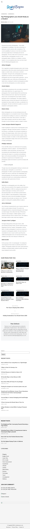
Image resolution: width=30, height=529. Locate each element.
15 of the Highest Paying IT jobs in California (12, 441)
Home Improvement (7, 461)
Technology (11, 13)
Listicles (4, 467)
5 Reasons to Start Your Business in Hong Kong (6, 271)
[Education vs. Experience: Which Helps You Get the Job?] (7, 279)
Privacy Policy (15, 527)
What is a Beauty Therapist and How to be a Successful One (22, 270)
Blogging (4, 454)
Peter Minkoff (4, 261)
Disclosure (8, 527)
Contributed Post (5, 290)
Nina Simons (18, 261)
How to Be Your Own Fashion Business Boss (12, 436)
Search (2, 350)
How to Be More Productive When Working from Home (22, 299)
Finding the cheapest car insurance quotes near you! (14, 386)
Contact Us (21, 527)
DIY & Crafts (5, 460)
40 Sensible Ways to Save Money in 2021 (11, 377)
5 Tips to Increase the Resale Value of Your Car (12, 402)
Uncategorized (6, 477)
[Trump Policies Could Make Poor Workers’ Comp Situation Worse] (7, 294)
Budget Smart (6, 456)
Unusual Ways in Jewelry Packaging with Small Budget (14, 397)
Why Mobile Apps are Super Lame (21, 283)
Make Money (6, 469)
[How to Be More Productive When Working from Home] (22, 294)
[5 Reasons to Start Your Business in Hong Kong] (7, 265)
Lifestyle (4, 465)
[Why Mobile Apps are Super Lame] (22, 278)
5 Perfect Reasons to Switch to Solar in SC (11, 372)
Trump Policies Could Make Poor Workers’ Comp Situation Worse (7, 299)
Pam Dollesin (4, 276)
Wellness (5, 478)
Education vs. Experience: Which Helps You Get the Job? (7, 285)
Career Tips (4, 13)
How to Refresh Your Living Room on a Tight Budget (14, 362)
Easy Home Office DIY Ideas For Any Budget (12, 381)
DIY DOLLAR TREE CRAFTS (8, 487)
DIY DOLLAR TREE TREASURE (8, 489)
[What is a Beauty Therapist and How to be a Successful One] (22, 264)
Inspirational (5, 463)
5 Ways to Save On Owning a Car (9, 367)
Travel (4, 475)
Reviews (4, 471)
